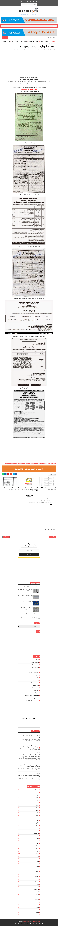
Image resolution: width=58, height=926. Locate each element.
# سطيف (34, 463)
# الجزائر (45, 463)
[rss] (28, 1)
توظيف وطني (36, 853)
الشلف (37, 810)
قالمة (37, 896)
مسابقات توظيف (23, 41)
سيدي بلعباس (36, 881)
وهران (37, 914)
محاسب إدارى (36, 680)
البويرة (37, 802)
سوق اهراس (36, 879)
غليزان (37, 894)
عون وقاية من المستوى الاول (32, 672)
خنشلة (37, 868)
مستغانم (16, 41)
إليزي (37, 792)
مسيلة (37, 904)
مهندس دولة (36, 698)
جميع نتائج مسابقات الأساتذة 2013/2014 (32, 613)
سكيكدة (37, 876)
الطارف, (38, 49)
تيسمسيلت (36, 863)
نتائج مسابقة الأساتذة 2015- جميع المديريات (31, 586)
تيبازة (38, 858)
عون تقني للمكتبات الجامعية (33, 664)
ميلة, (15, 49)
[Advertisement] (29, 65)
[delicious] (22, 1)
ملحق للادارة (36, 690)
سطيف (37, 41)
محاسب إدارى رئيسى (34, 682)
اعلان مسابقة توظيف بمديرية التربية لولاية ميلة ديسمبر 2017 (10, 488)
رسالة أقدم (6, 536)
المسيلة (37, 817)
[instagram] (25, 1)
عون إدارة (37, 659)
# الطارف (40, 463)
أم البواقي (36, 789)
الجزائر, (42, 49)
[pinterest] (31, 1)
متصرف (37, 675)
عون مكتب (36, 669)
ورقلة (37, 912)
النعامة (37, 820)
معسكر (37, 907)
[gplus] (36, 924)
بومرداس (37, 840)
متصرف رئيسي (35, 677)
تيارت (37, 856)
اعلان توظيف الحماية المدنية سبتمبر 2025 (30, 746)
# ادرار (49, 463)
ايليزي (37, 825)
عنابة (38, 884)
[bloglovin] (31, 924)
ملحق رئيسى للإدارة (34, 687)
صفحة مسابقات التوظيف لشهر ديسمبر (30, 83)
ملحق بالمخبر (36, 685)
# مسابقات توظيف (19, 463)
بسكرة (37, 835)
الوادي (37, 823)
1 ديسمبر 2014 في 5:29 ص (46, 500)
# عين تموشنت (28, 463)
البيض (37, 805)
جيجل (37, 866)
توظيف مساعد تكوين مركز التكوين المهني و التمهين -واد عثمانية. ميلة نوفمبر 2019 (29, 489)
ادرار (51, 41)
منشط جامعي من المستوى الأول (31, 695)
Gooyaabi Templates (35, 921)
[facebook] (36, 1)
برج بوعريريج (36, 833)
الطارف (41, 41)
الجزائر (46, 41)
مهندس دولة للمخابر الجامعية (32, 700)
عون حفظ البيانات (35, 667)
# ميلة (7, 463)
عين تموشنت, (30, 49)
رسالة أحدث (52, 536)
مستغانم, (18, 49)
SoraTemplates (26, 921)
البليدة (37, 800)
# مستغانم (12, 463)
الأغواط (37, 797)
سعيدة (37, 874)
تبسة (38, 843)
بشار (38, 838)
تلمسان (37, 846)
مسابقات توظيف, (23, 49)
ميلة (12, 41)
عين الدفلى (36, 886)
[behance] (22, 924)
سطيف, (35, 49)
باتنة (38, 828)
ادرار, (45, 49)
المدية (37, 815)
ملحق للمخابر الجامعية (34, 692)
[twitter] (33, 1)
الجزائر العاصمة (35, 807)
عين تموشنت (31, 41)
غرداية (37, 891)
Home (54, 41)
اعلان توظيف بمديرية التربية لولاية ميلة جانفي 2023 (48, 488)
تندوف (37, 851)
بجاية (38, 830)
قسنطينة (37, 899)
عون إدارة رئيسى (35, 662)
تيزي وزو (37, 861)
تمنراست (37, 848)
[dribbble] (28, 924)
